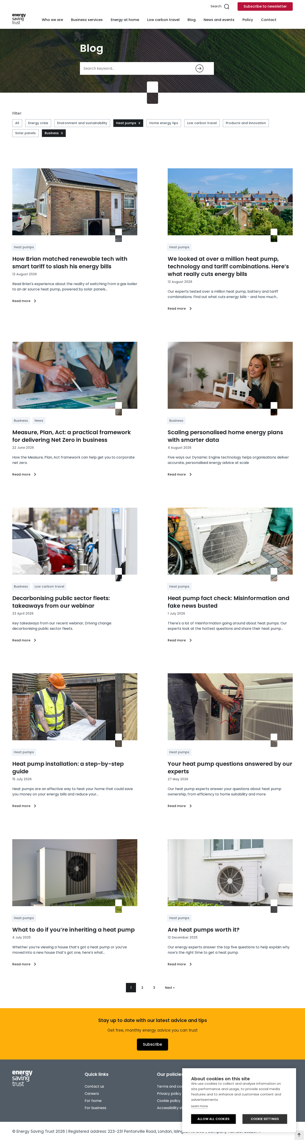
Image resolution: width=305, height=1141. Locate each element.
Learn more (199, 1106)
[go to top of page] (299, 1135)
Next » (170, 987)
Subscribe (152, 1044)
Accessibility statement (177, 1107)
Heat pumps (126, 123)
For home (93, 1100)
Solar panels (25, 133)
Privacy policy (169, 1093)
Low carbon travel (163, 19)
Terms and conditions (176, 1086)
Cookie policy (168, 1100)
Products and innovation (246, 123)
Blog (192, 19)
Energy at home (125, 19)
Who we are (52, 19)
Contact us (94, 1086)
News (39, 420)
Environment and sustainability (82, 123)
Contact (268, 19)
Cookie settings (265, 1119)
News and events (219, 19)
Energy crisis (38, 123)
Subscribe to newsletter (265, 6)
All (17, 123)
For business (95, 1107)
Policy (247, 19)
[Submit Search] (199, 68)
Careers (92, 1093)
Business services (87, 19)
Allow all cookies (213, 1119)
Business (52, 133)
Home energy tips (163, 123)
